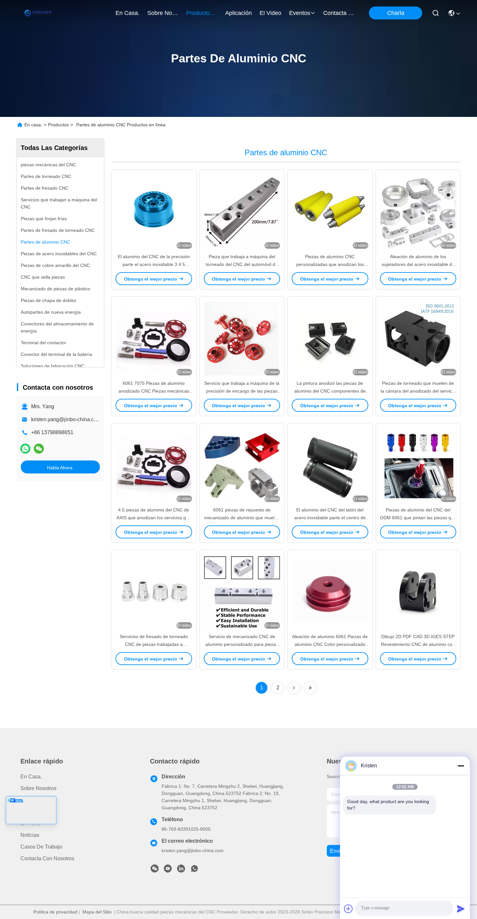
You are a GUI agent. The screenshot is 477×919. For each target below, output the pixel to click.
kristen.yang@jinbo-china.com (66, 419)
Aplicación (32, 811)
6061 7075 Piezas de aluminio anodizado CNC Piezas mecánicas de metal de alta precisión (153, 391)
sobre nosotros (162, 13)
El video (30, 823)
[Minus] (461, 766)
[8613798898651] (194, 870)
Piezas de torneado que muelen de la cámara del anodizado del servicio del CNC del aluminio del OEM (418, 391)
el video (270, 13)
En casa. (128, 13)
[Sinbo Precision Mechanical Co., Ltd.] (38, 13)
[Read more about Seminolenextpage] (294, 688)
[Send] (461, 908)
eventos (299, 13)
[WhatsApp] (25, 449)
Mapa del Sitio (97, 911)
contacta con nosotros (338, 13)
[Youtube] (167, 870)
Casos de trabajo (41, 847)
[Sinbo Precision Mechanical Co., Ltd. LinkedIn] (181, 870)
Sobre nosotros (38, 788)
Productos (58, 124)
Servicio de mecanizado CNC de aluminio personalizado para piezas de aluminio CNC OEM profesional (241, 644)
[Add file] (348, 908)
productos (199, 13)
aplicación (238, 13)
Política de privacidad (55, 911)
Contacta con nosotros (47, 858)
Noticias (29, 835)
